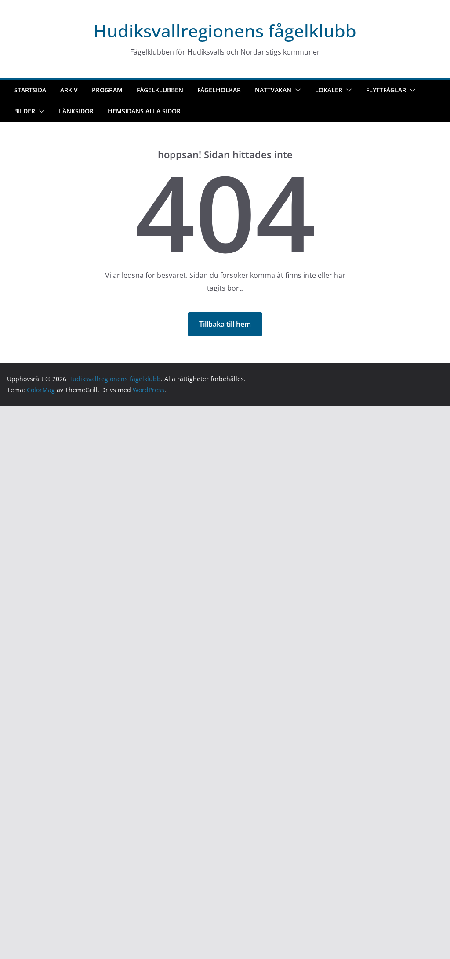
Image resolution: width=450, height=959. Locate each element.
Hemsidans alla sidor (144, 111)
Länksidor (76, 111)
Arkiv (69, 90)
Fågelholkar (219, 90)
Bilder (24, 111)
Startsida (30, 90)
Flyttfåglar (386, 90)
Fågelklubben (160, 90)
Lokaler (328, 90)
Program (107, 90)
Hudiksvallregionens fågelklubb (225, 30)
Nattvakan (273, 90)
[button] (296, 90)
